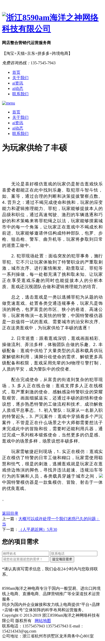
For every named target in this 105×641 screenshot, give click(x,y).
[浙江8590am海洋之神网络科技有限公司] (52, 23)
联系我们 (20, 94)
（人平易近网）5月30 (37, 529)
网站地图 (43, 620)
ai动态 (17, 88)
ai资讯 (17, 83)
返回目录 (10, 513)
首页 (16, 72)
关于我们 (20, 78)
